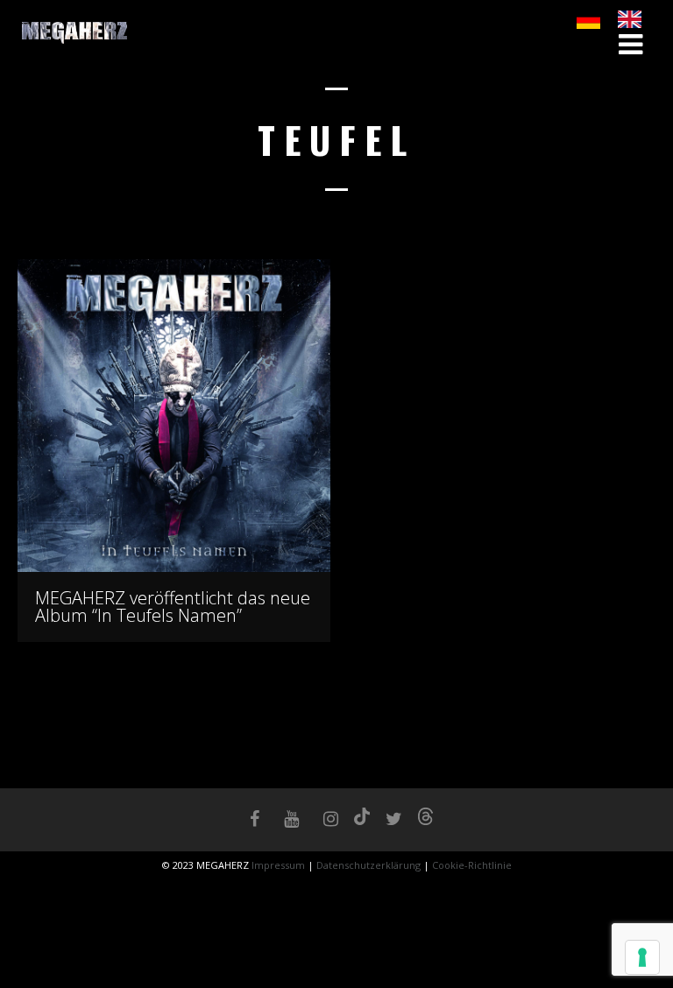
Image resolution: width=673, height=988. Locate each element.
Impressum (279, 865)
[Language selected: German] (618, 19)
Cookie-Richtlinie (472, 865)
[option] (634, 19)
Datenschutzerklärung (368, 865)
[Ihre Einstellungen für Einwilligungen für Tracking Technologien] (642, 957)
